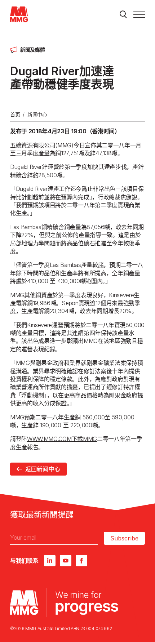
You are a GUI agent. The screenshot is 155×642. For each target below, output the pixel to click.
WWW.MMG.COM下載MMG (62, 438)
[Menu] (139, 14)
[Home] (19, 14)
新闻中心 (37, 114)
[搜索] (123, 14)
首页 (15, 114)
